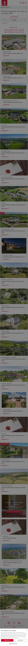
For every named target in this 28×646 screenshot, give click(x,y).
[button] (14, 643)
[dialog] (14, 637)
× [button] (26, 629)
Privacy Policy (15, 637)
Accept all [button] (7, 640)
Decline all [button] (20, 640)
